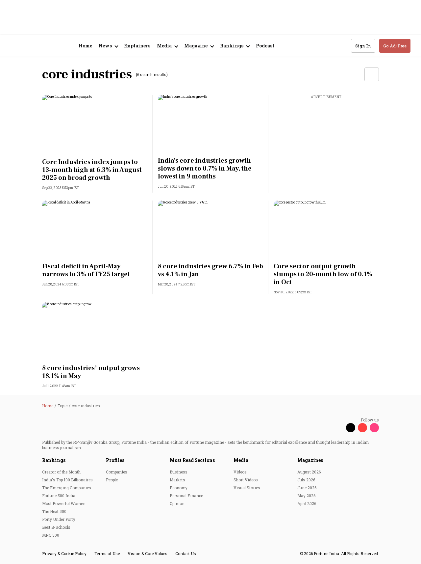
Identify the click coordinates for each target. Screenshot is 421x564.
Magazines (310, 460)
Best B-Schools (56, 527)
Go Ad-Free (395, 45)
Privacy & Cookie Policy (64, 553)
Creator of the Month (61, 471)
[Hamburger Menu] (14, 46)
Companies (116, 471)
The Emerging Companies (66, 487)
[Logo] (45, 46)
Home (85, 45)
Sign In (363, 45)
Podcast (265, 45)
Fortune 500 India (58, 495)
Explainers (137, 45)
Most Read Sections (192, 460)
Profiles (115, 460)
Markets (177, 479)
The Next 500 (54, 511)
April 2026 (306, 503)
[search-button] (342, 45)
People (112, 479)
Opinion (177, 503)
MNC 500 (50, 535)
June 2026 (306, 487)
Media (241, 460)
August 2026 (309, 471)
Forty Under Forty (58, 519)
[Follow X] (350, 427)
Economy (178, 487)
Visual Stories (247, 487)
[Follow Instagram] (374, 427)
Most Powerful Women (64, 503)
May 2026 (306, 495)
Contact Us (185, 553)
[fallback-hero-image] (94, 124)
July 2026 (306, 479)
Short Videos (246, 479)
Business (178, 471)
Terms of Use (107, 553)
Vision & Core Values (147, 553)
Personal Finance (186, 495)
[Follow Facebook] (338, 427)
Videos (240, 471)
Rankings (53, 460)
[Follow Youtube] (362, 427)
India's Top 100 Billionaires (67, 479)
